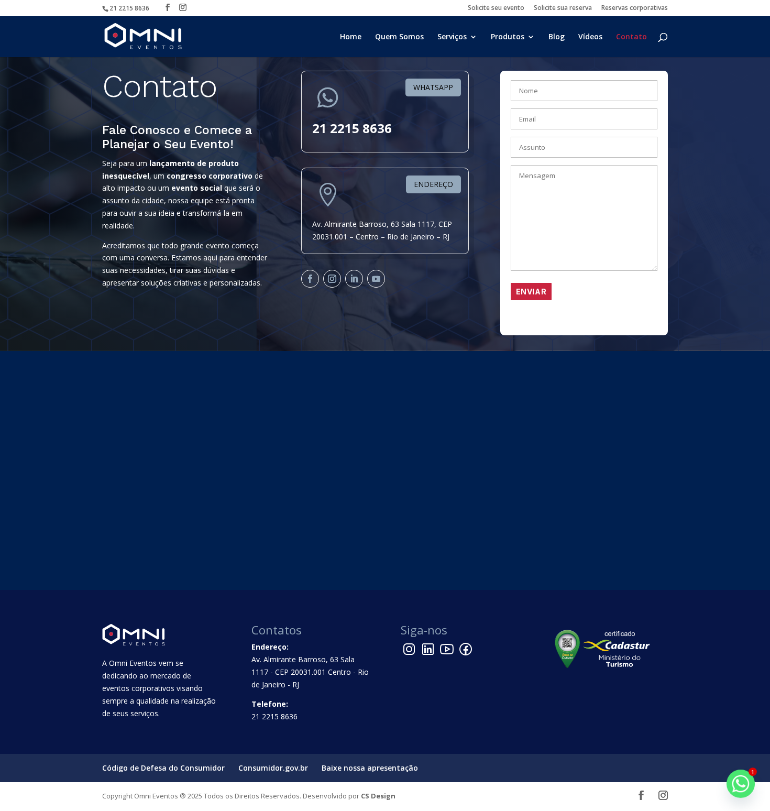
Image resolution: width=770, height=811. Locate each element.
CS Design (378, 796)
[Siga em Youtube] (376, 279)
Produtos (507, 37)
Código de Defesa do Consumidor (163, 768)
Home (350, 37)
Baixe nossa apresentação (370, 768)
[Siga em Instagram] (332, 279)
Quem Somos (399, 37)
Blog (556, 37)
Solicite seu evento (496, 8)
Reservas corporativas (634, 8)
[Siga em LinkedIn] (354, 279)
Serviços (452, 37)
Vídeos (590, 37)
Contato (631, 37)
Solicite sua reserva (563, 8)
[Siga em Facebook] (310, 279)
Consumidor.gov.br (273, 768)
